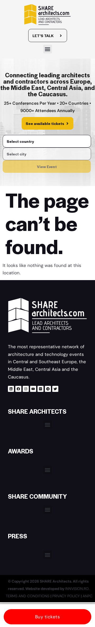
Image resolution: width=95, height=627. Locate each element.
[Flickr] (40, 389)
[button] (47, 49)
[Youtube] (33, 389)
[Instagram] (26, 389)
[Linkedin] (11, 389)
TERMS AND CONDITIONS (28, 596)
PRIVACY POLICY (66, 596)
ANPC (87, 596)
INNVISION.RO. (77, 588)
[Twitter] (55, 389)
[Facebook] (18, 389)
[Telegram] (48, 389)
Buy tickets (47, 617)
